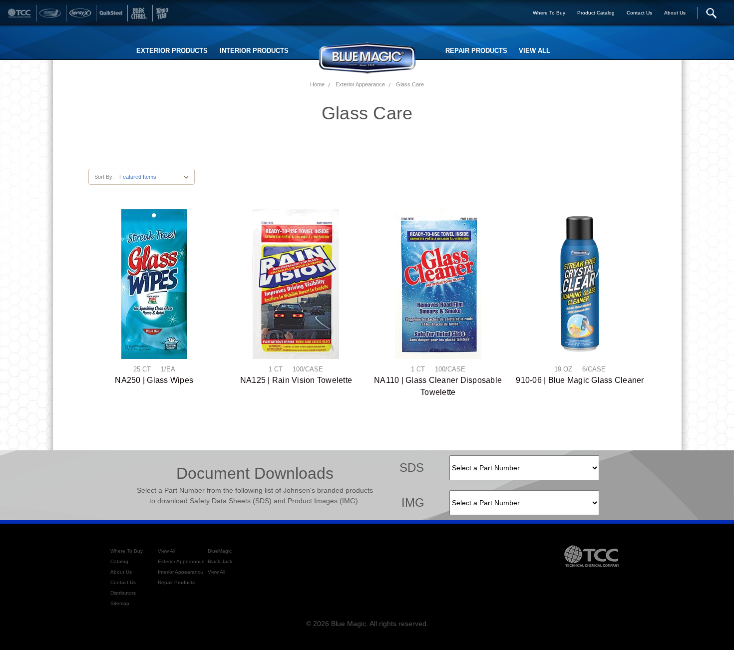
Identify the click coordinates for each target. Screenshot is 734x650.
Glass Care (410, 84)
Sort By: (104, 177)
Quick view (154, 284)
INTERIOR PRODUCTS (254, 50)
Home (317, 84)
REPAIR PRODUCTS (476, 50)
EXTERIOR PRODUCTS (172, 50)
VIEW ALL (534, 50)
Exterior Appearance (360, 84)
